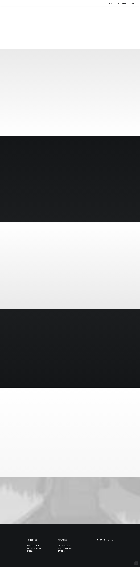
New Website (32, 456)
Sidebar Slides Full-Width (128, 240)
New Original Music (35, 418)
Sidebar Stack (126, 152)
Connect (133, 3)
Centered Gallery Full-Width (127, 67)
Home (111, 3)
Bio (118, 3)
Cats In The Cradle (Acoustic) (39, 437)
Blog (124, 3)
